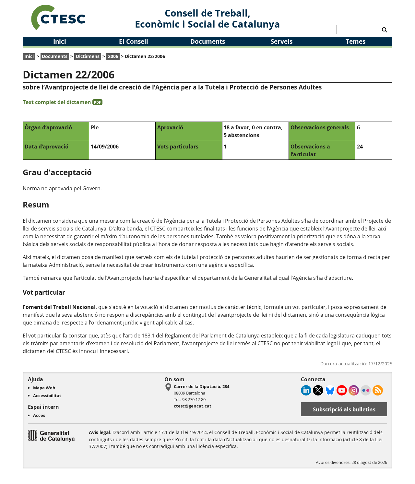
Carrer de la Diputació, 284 (201, 386)
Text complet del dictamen (62, 102)
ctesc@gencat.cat (192, 406)
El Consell (133, 41)
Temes (355, 41)
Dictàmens (88, 56)
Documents (207, 41)
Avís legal (99, 432)
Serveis (281, 41)
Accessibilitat (47, 395)
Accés (39, 415)
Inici (59, 41)
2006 (113, 56)
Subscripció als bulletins (344, 409)
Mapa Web (44, 388)
